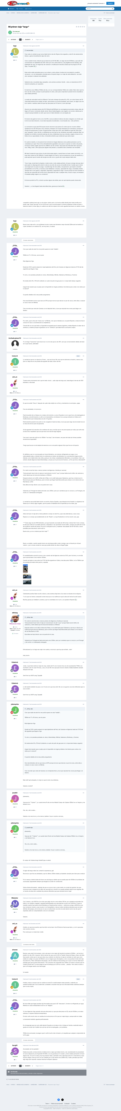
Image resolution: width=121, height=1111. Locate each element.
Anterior (13, 39)
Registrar (110, 3)
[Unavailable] (25, 568)
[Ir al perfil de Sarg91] (15, 1051)
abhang (15, 613)
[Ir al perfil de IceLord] (10, 32)
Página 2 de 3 (39, 39)
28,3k (15, 627)
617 (16, 807)
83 (16, 676)
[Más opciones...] (83, 46)
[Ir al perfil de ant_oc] (15, 382)
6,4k (15, 391)
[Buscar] (112, 8)
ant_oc (14, 377)
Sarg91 (14, 1045)
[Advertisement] (46, 20)
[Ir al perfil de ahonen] (15, 955)
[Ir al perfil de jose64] (15, 798)
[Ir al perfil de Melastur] (15, 903)
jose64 (14, 793)
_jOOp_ (14, 245)
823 (16, 370)
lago (14, 46)
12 (15, 1059)
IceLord (15, 356)
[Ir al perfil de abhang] (15, 618)
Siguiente (27, 39)
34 (16, 912)
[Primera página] (9, 40)
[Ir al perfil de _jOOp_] (15, 251)
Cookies (73, 1103)
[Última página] (32, 40)
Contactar (67, 1103)
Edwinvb (15, 662)
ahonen (15, 950)
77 (16, 964)
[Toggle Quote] (25, 50)
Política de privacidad (57, 1103)
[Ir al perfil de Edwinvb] (15, 668)
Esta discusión (105, 8)
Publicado (31, 46)
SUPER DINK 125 (30, 33)
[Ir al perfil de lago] (15, 51)
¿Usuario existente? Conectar (95, 3)
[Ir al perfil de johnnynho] (15, 710)
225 (16, 60)
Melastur (15, 898)
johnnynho (15, 704)
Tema (47, 1103)
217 (16, 259)
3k (15, 718)
